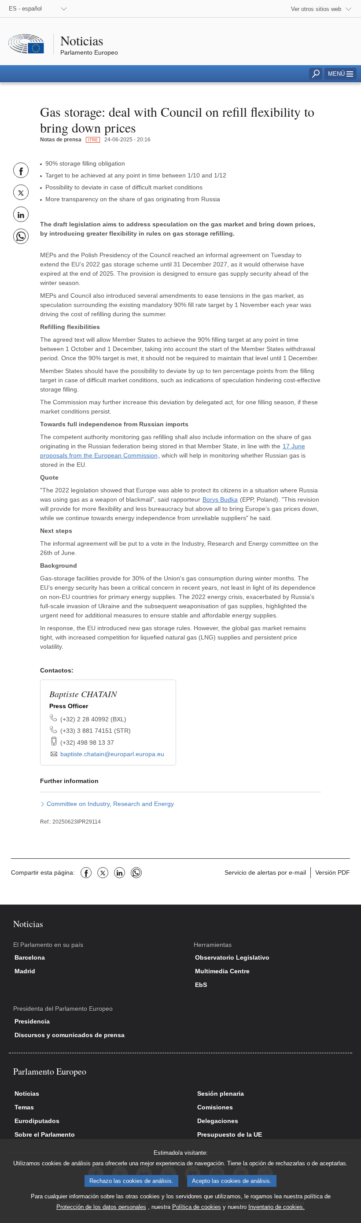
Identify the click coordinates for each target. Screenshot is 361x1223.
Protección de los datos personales (101, 1207)
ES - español (25, 8)
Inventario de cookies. (276, 1207)
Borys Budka (220, 499)
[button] (340, 74)
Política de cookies (196, 1207)
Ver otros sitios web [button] (316, 9)
